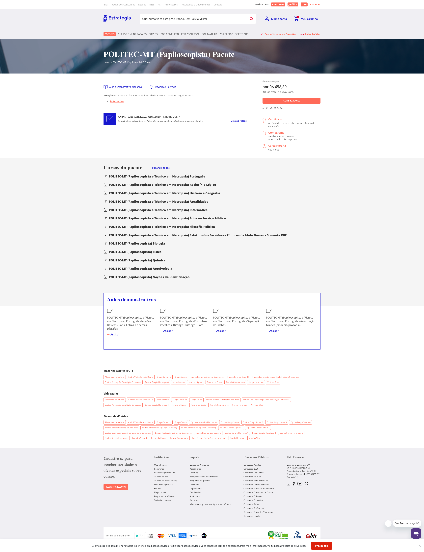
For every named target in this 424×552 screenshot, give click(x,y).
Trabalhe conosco (162, 500)
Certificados (195, 492)
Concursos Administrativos (255, 480)
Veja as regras (239, 121)
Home (107, 62)
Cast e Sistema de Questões (280, 34)
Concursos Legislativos (254, 472)
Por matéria (209, 34)
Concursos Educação (253, 500)
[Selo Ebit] (311, 535)
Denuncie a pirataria (163, 484)
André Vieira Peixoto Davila (140, 377)
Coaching (194, 472)
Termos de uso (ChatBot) (165, 480)
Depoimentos (196, 488)
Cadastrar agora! (116, 486)
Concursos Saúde (251, 504)
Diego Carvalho (164, 377)
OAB (304, 4)
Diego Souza (181, 377)
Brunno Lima (163, 399)
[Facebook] (294, 484)
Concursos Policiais (252, 476)
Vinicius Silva (273, 382)
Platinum (315, 4)
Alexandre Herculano (114, 377)
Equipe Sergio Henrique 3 (291, 432)
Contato (218, 4)
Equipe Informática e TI (238, 377)
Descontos (194, 484)
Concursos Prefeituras (253, 508)
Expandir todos (161, 168)
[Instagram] (288, 484)
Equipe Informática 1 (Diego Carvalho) (159, 427)
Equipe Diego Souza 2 (253, 422)
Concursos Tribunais (252, 496)
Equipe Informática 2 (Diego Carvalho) (198, 427)
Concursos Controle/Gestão (256, 484)
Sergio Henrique (256, 382)
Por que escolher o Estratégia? (204, 476)
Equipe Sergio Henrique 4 (157, 382)
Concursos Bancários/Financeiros (258, 512)
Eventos (157, 488)
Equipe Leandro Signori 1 (231, 427)
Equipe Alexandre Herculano (203, 422)
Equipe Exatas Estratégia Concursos (207, 377)
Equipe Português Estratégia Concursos (123, 382)
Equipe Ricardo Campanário (208, 432)
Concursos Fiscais (251, 516)
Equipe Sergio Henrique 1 (236, 432)
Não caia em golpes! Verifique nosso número (210, 504)
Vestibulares (195, 468)
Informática (117, 101)
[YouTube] (299, 484)
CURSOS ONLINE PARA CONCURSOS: (138, 34)
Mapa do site (160, 492)
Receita (142, 4)
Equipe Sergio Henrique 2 (264, 432)
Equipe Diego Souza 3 (277, 422)
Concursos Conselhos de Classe (258, 492)
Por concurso (170, 34)
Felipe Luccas (178, 382)
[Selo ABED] (297, 536)
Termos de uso (161, 476)
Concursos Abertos (252, 464)
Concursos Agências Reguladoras (258, 488)
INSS (152, 4)
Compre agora (291, 100)
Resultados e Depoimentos (196, 4)
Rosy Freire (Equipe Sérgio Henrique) (209, 438)
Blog (106, 4)
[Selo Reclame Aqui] (278, 535)
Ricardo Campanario (235, 382)
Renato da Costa (214, 382)
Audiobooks (195, 496)
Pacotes (110, 34)
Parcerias (194, 500)
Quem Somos (160, 464)
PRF (160, 4)
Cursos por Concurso (199, 464)
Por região (226, 34)
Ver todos (242, 34)
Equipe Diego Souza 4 (301, 422)
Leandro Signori (195, 382)
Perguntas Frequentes (200, 480)
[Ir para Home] (117, 19)
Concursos (278, 4)
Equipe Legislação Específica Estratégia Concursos (275, 377)
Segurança (159, 468)
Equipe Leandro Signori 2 (257, 427)
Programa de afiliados (164, 496)
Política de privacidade (164, 472)
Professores (171, 4)
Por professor (190, 34)
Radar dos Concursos (123, 4)
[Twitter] (306, 484)
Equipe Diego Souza (230, 422)
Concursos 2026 (250, 468)
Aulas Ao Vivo (312, 34)
